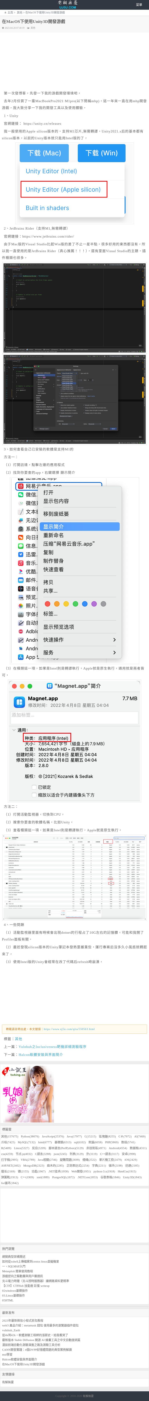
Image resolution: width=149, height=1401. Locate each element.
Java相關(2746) (47, 1159)
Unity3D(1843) (132, 1177)
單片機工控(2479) (110, 1159)
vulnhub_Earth (11, 1330)
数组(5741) (128, 1142)
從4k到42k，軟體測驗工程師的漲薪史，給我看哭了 (35, 1335)
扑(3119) (91, 1153)
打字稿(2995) (9, 1159)
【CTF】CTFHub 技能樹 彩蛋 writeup (26, 1285)
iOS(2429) (131, 1159)
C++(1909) (27, 1177)
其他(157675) (9, 1136)
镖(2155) (23, 1171)
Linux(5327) (21, 1148)
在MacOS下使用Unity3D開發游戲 (23, 1364)
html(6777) (45, 1142)
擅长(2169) (8, 1171)
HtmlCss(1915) (127, 1171)
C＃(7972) (125, 1136)
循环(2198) (116, 1165)
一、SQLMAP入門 (13, 1266)
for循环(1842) (10, 1183)
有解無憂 (8, 1382)
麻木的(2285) (55, 1165)
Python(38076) (30, 1136)
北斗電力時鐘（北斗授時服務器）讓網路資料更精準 (35, 1281)
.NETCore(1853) (87, 1177)
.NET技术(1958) (58, 1171)
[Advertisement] (76, 62)
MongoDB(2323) (33, 1165)
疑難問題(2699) (70, 1159)
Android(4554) (118, 1148)
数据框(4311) (138, 1148)
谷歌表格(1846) (110, 1177)
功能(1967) (39, 1171)
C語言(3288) (43, 1153)
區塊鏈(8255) (107, 1136)
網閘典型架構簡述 (13, 1256)
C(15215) (90, 1136)
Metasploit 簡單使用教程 (17, 1271)
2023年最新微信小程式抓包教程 (22, 1320)
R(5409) (6, 1148)
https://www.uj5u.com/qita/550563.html (69, 1029)
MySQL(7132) (27, 1142)
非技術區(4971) (96, 1148)
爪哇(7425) (8, 1142)
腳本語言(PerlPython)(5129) (66, 1148)
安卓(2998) (129, 1153)
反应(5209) (39, 1148)
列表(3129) (77, 1153)
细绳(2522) (89, 1159)
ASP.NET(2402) (11, 1165)
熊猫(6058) (95, 1142)
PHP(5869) (112, 1142)
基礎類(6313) (63, 1142)
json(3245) (60, 1153)
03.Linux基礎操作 (13, 1295)
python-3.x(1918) (104, 1171)
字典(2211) (99, 1165)
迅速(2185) (132, 1165)
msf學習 (7, 1354)
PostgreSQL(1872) (63, 1177)
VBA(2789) (28, 1159)
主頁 (10, 12)
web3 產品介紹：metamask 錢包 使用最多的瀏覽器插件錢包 (40, 1325)
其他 (19, 12)
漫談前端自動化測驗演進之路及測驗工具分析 (31, 1344)
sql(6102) (80, 1142)
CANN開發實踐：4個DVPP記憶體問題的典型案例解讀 (37, 1349)
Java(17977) (74, 1136)
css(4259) (7, 1153)
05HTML (7, 1300)
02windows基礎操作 (15, 1290)
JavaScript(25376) (53, 1136)
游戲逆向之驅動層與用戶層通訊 (22, 1276)
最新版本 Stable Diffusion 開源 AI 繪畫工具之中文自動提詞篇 (41, 1340)
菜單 (139, 4)
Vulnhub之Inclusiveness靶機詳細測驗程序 (53, 1047)
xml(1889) (43, 1177)
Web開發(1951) (81, 1171)
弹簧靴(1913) (9, 1177)
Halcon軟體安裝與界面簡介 (41, 1055)
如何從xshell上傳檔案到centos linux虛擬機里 (30, 1261)
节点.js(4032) (24, 1153)
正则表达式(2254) (78, 1165)
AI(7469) (140, 1136)
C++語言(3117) (109, 1153)
